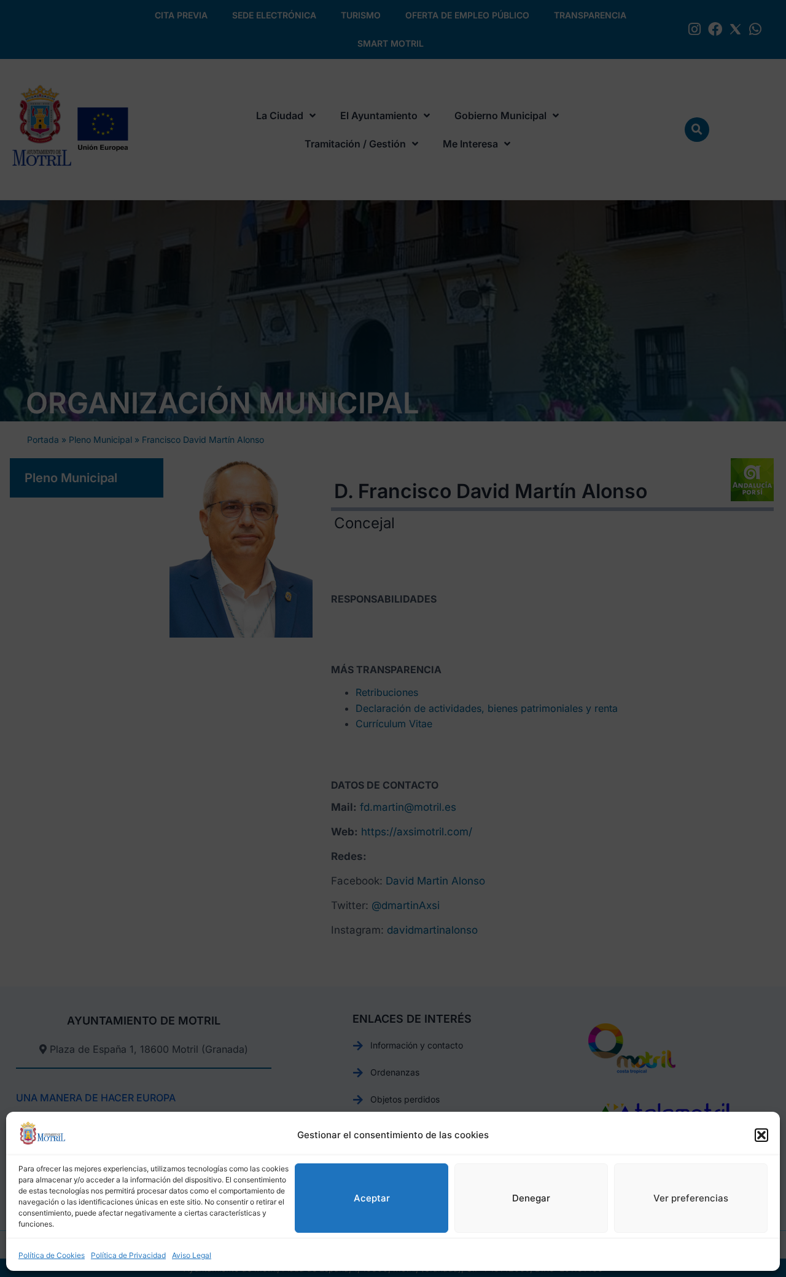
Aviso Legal (191, 1255)
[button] (761, 1135)
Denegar (531, 1198)
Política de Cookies (51, 1255)
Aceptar (372, 1198)
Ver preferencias (690, 1198)
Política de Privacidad (128, 1255)
